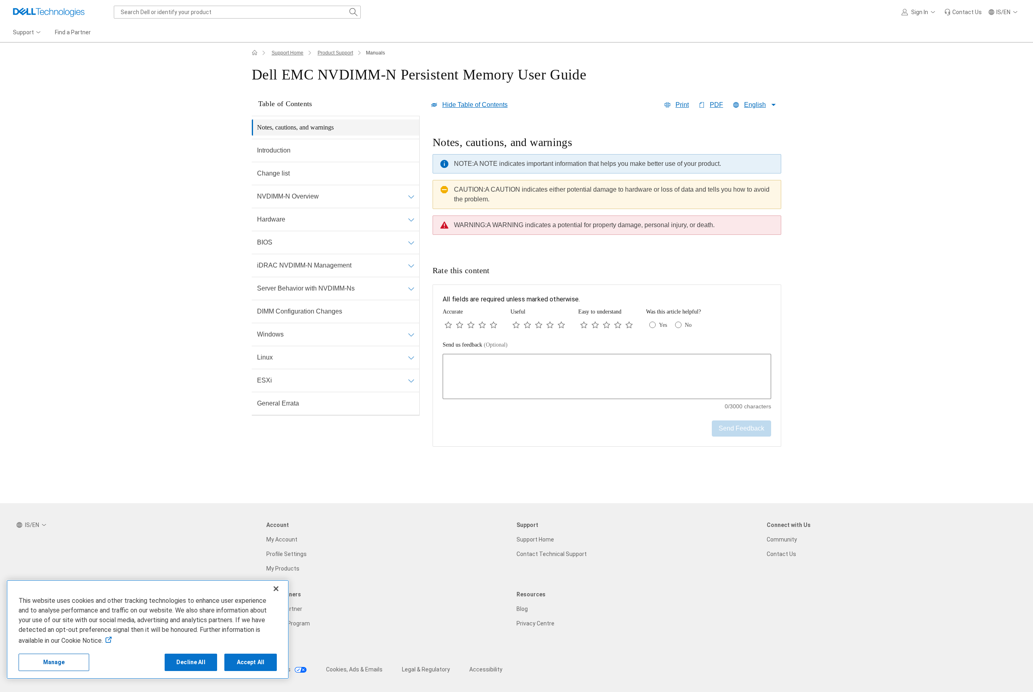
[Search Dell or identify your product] (353, 12)
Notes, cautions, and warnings (295, 127)
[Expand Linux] (411, 357)
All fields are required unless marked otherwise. (511, 299)
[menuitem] (27, 32)
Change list (273, 173)
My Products (282, 568)
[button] (919, 12)
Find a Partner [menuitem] (73, 32)
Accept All (250, 662)
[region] (607, 187)
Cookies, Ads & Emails (354, 669)
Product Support (335, 53)
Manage (54, 662)
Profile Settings (286, 554)
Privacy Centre (535, 623)
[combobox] (237, 12)
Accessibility (485, 669)
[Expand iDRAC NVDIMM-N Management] (411, 265)
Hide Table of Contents (475, 104)
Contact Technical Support (551, 554)
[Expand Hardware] (411, 219)
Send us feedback (475, 345)
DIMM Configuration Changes (299, 311)
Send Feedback (741, 428)
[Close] (276, 589)
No (688, 325)
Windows (270, 334)
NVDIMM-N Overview (288, 196)
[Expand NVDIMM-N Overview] (411, 196)
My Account (281, 539)
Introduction (274, 150)
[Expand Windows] (411, 334)
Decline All (190, 662)
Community (782, 539)
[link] (963, 12)
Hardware (271, 219)
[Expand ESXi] (411, 380)
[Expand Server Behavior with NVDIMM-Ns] (411, 288)
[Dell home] (254, 53)
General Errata (278, 403)
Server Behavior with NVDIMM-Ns (306, 288)
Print (682, 104)
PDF (716, 104)
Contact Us (781, 554)
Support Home (287, 53)
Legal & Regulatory (426, 669)
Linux (265, 357)
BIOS (264, 242)
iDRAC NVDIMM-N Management (304, 265)
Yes (663, 325)
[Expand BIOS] (411, 242)
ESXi (264, 380)
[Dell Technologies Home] (49, 12)
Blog (522, 609)
